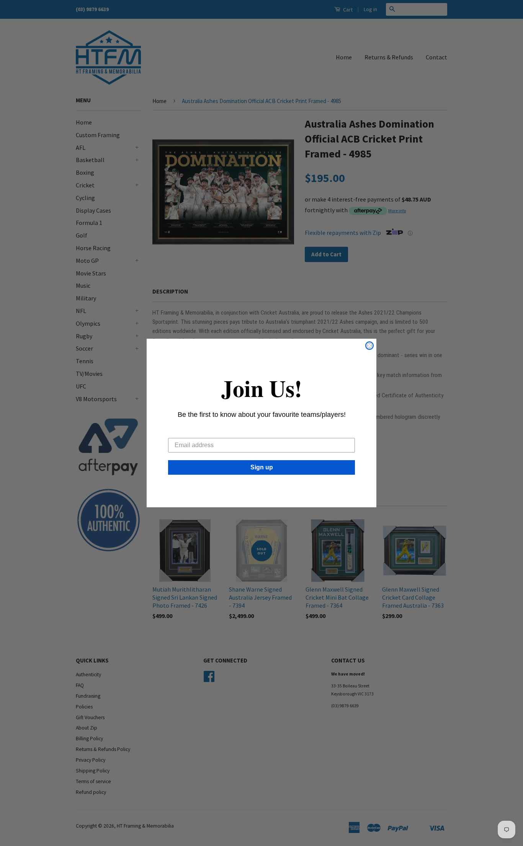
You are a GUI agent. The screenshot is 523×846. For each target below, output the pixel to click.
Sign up (261, 467)
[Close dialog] (369, 345)
